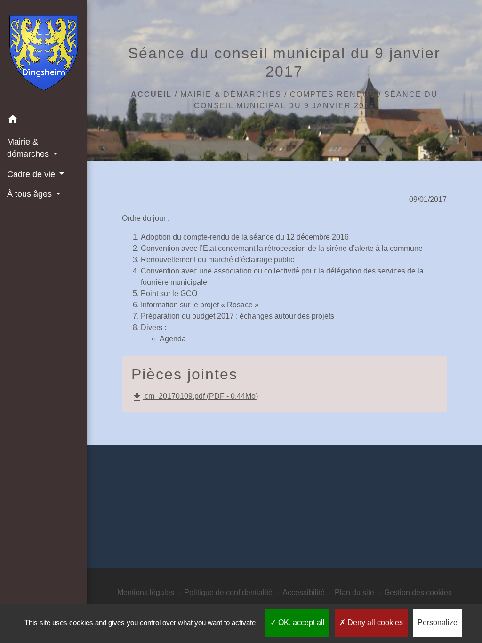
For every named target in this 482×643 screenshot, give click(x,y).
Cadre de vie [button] (32, 174)
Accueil (151, 94)
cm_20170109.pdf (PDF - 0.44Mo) (194, 396)
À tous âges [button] (30, 194)
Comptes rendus (333, 94)
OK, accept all (300, 623)
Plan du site (354, 592)
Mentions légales (145, 592)
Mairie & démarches (230, 94)
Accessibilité (303, 592)
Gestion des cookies (418, 592)
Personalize (438, 623)
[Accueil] (43, 54)
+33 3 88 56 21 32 (284, 515)
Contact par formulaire (284, 530)
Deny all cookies (374, 623)
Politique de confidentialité (228, 592)
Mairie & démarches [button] (29, 148)
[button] (43, 121)
